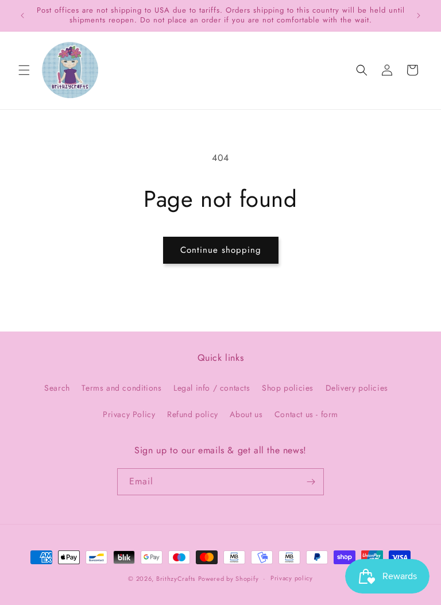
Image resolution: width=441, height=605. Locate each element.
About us (246, 414)
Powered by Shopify (228, 578)
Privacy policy (291, 578)
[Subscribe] (310, 481)
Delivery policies (357, 388)
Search (57, 388)
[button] (24, 70)
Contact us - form (306, 414)
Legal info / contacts (211, 388)
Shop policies (288, 388)
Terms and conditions (121, 388)
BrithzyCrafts (175, 578)
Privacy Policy (129, 414)
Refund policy (192, 414)
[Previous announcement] (22, 15)
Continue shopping (220, 250)
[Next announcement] (418, 15)
